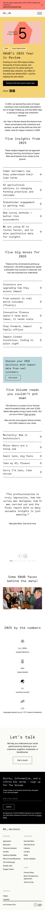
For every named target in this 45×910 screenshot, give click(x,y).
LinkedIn (6, 900)
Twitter (5, 896)
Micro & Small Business (11, 859)
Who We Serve (29, 845)
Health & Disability (9, 855)
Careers (27, 848)
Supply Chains (8, 869)
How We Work (29, 841)
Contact (27, 852)
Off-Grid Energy (9, 862)
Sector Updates (29, 859)
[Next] (25, 556)
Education (7, 845)
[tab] (22, 174)
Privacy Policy (29, 873)
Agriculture (7, 841)
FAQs (26, 855)
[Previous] (20, 556)
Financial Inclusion (10, 848)
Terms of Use (29, 882)
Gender (6, 852)
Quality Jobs (7, 866)
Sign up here (29, 414)
